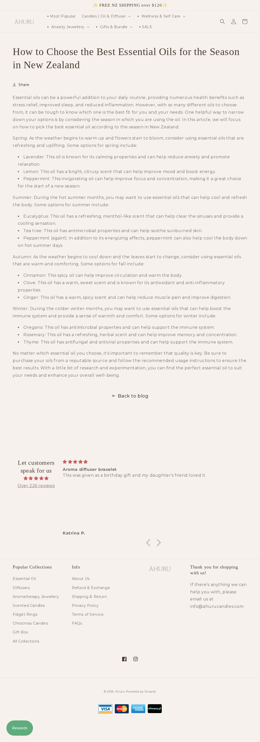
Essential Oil (24, 578)
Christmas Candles (30, 623)
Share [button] (24, 84)
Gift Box (20, 632)
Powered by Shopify (141, 691)
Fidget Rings (25, 614)
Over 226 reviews (36, 485)
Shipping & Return (89, 596)
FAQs (77, 623)
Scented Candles (29, 605)
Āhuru (120, 691)
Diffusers (21, 587)
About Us (81, 578)
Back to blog (133, 396)
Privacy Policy (85, 605)
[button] (106, 16)
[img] (36, 478)
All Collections (26, 641)
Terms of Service (88, 614)
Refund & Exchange (91, 587)
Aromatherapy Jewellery (36, 596)
